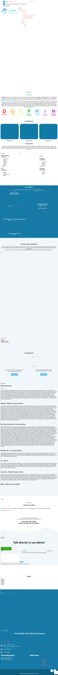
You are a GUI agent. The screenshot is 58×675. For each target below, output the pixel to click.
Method (23, 19)
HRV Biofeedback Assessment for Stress (14, 194)
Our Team (44, 659)
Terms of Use (44, 665)
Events (23, 20)
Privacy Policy (44, 664)
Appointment (32, 1)
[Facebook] (51, 670)
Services (44, 660)
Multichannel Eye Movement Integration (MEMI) (14, 219)
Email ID (25, 550)
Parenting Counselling (28, 16)
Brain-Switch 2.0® (42, 208)
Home (23, 10)
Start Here (29, 636)
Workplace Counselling (28, 18)
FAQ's (44, 662)
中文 (25, 26)
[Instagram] (54, 670)
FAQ (22, 21)
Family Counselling (27, 17)
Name (2, 550)
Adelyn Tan (3, 338)
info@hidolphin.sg (12, 1)
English (23, 23)
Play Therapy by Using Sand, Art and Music (42, 205)
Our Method (44, 661)
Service (23, 14)
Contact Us (24, 22)
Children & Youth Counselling (29, 15)
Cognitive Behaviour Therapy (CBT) (14, 234)
